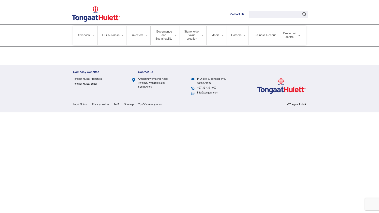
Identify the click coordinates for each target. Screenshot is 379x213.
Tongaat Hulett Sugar (85, 84)
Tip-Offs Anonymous (150, 105)
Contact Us (237, 14)
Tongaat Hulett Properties (87, 79)
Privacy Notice (100, 105)
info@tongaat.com (207, 93)
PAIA (116, 105)
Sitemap (129, 105)
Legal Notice (80, 105)
